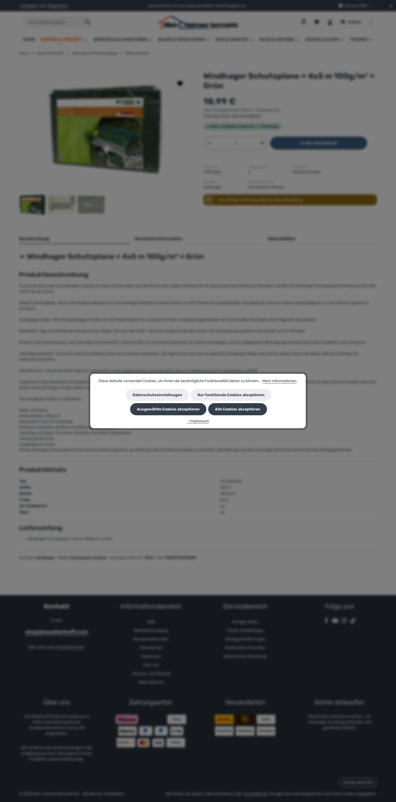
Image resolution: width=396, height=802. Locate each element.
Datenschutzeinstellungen (157, 395)
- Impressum (198, 421)
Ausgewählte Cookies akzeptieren (168, 409)
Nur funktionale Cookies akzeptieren (231, 395)
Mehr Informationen (279, 381)
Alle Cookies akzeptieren (237, 409)
